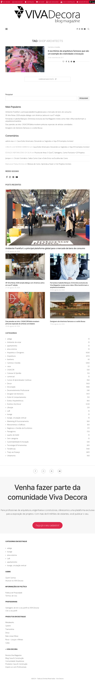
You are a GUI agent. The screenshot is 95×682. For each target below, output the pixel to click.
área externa (48, 349)
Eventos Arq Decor (48, 404)
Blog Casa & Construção (14, 658)
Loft (48, 411)
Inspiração (30, 2)
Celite (7, 643)
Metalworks (9, 622)
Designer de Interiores (48, 394)
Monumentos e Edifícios (48, 425)
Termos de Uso (11, 596)
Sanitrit (8, 626)
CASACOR (48, 370)
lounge (48, 414)
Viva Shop (41, 2)
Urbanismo (48, 455)
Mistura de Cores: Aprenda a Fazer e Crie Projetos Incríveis (49, 164)
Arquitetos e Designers (48, 352)
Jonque (8, 158)
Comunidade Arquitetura (14, 661)
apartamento (48, 346)
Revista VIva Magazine (13, 655)
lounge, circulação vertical (48, 418)
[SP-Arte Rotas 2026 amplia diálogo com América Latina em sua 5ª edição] (25, 266)
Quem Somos (10, 578)
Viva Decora (6, 2)
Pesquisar (9, 94)
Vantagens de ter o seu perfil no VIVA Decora (22, 608)
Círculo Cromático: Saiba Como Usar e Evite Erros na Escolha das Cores (41, 158)
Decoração (48, 387)
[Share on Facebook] (66, 61)
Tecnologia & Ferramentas (48, 445)
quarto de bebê (48, 435)
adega (48, 339)
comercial (48, 376)
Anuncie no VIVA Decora (14, 581)
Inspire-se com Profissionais (15, 667)
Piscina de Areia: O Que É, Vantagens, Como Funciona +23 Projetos (60, 152)
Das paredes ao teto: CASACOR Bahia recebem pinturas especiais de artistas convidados (38, 124)
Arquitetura (48, 356)
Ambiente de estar (48, 342)
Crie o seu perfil (11, 611)
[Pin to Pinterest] (71, 61)
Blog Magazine (53, 2)
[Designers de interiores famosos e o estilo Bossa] (70, 305)
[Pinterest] (82, 29)
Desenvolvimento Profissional (48, 390)
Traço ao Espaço (48, 452)
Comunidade (19, 2)
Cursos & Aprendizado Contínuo (48, 380)
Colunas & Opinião (48, 373)
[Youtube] (85, 29)
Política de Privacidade (13, 593)
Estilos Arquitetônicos (48, 401)
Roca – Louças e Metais (14, 639)
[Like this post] (63, 61)
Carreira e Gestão (48, 363)
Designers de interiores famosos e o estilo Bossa (23, 128)
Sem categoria (48, 438)
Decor (48, 383)
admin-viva (9, 141)
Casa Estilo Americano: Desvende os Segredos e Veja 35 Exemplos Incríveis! (45, 141)
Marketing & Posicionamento (48, 421)
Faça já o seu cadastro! (47, 525)
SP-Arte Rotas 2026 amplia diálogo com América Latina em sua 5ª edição (32, 115)
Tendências (48, 449)
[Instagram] (79, 29)
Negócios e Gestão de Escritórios (48, 428)
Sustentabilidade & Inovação (48, 442)
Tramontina (9, 629)
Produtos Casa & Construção (16, 664)
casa (48, 366)
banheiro (48, 359)
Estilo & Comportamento (48, 397)
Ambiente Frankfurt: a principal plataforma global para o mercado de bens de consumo (38, 112)
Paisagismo (48, 431)
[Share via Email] (74, 61)
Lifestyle (48, 407)
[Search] (88, 29)
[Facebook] (77, 29)
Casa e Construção (69, 2)
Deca (7, 633)
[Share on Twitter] (69, 61)
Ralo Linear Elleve (11, 636)
